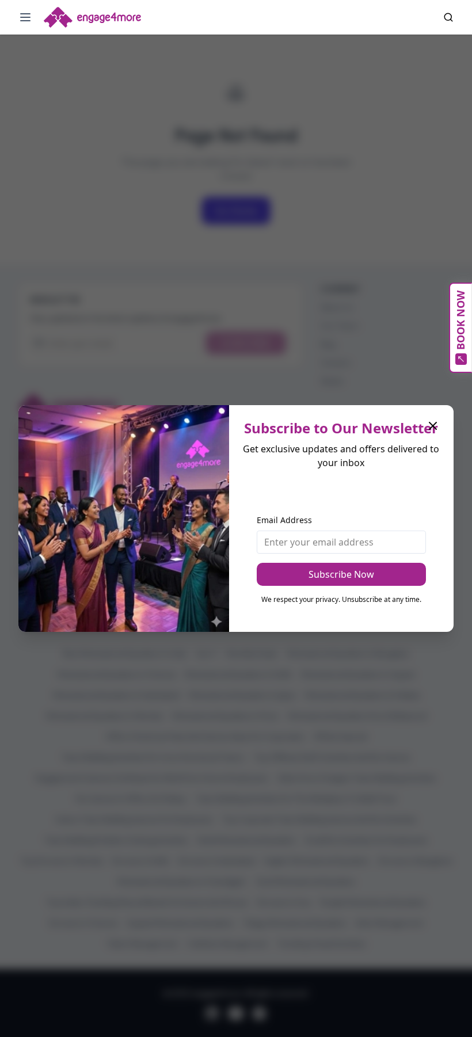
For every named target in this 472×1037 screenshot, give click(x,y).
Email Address (284, 519)
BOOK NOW (460, 320)
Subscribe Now (341, 574)
